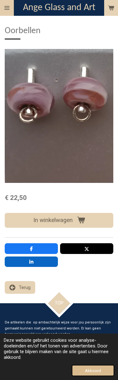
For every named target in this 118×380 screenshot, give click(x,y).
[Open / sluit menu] (7, 8)
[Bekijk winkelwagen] (111, 8)
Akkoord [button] (93, 370)
